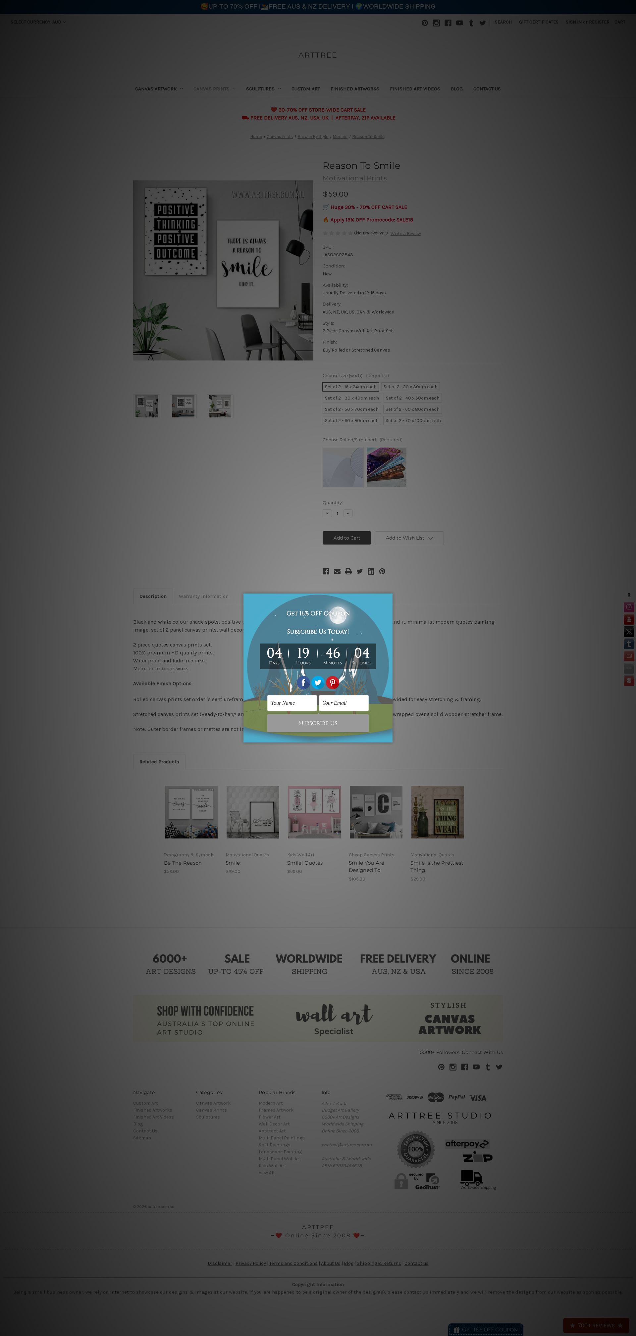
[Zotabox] (388, 736)
